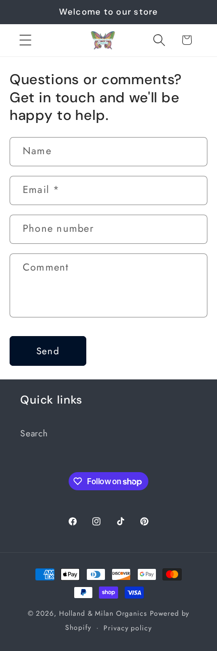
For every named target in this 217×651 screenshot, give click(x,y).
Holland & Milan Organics (103, 613)
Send (48, 351)
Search (34, 433)
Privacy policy (127, 628)
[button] (25, 40)
